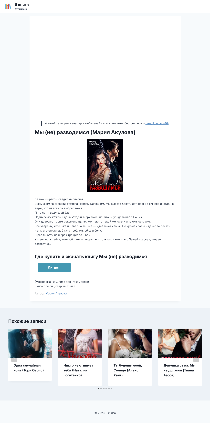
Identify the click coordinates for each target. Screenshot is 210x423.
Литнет (54, 267)
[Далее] (196, 357)
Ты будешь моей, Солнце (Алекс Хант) (128, 370)
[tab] (98, 388)
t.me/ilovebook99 (157, 123)
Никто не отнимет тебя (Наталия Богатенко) (78, 370)
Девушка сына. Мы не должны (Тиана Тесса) (179, 370)
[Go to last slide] (14, 357)
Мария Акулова (56, 293)
